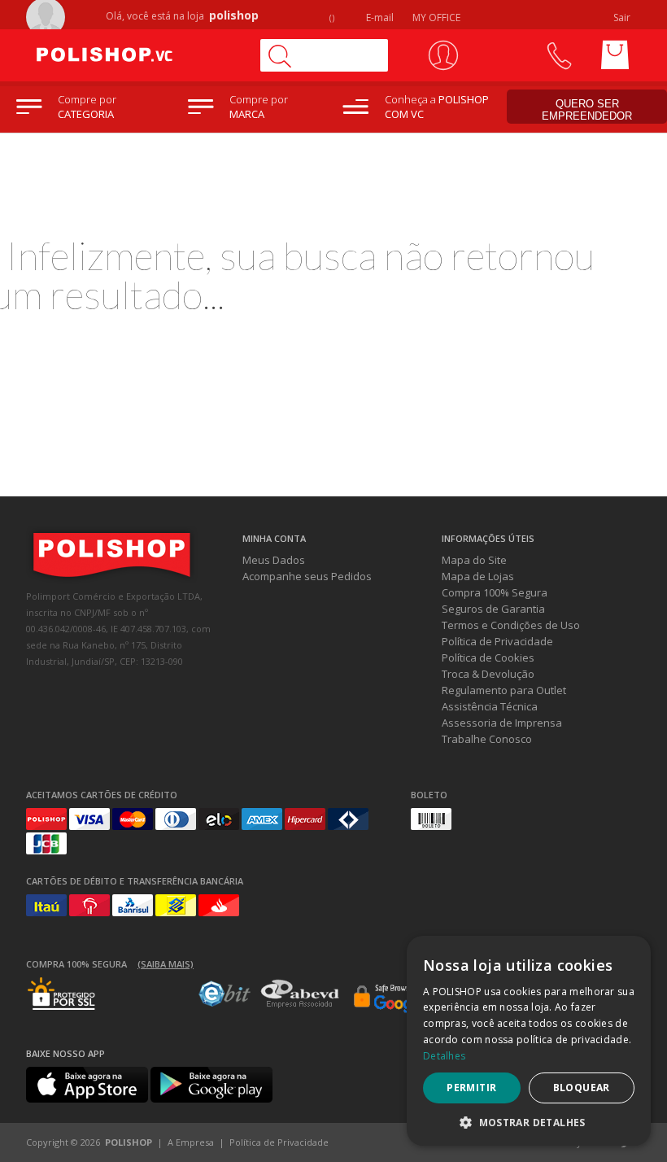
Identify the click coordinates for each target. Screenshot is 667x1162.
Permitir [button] (471, 1087)
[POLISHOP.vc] (136, 55)
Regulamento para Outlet (504, 690)
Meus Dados (273, 560)
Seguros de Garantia (493, 608)
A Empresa (191, 1142)
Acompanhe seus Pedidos (307, 576)
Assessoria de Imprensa (502, 722)
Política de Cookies (488, 657)
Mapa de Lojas (478, 576)
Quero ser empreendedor (587, 110)
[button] (528, 1121)
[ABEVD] (299, 1005)
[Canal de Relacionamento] (558, 55)
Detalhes (444, 1056)
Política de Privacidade (497, 641)
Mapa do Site (474, 560)
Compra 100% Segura (494, 592)
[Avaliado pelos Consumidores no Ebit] (224, 1002)
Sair (623, 17)
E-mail (379, 17)
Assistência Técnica (490, 706)
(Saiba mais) (165, 964)
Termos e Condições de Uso (511, 625)
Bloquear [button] (581, 1087)
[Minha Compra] (615, 55)
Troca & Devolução (488, 673)
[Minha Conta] (442, 55)
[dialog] (529, 1041)
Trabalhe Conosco (487, 739)
